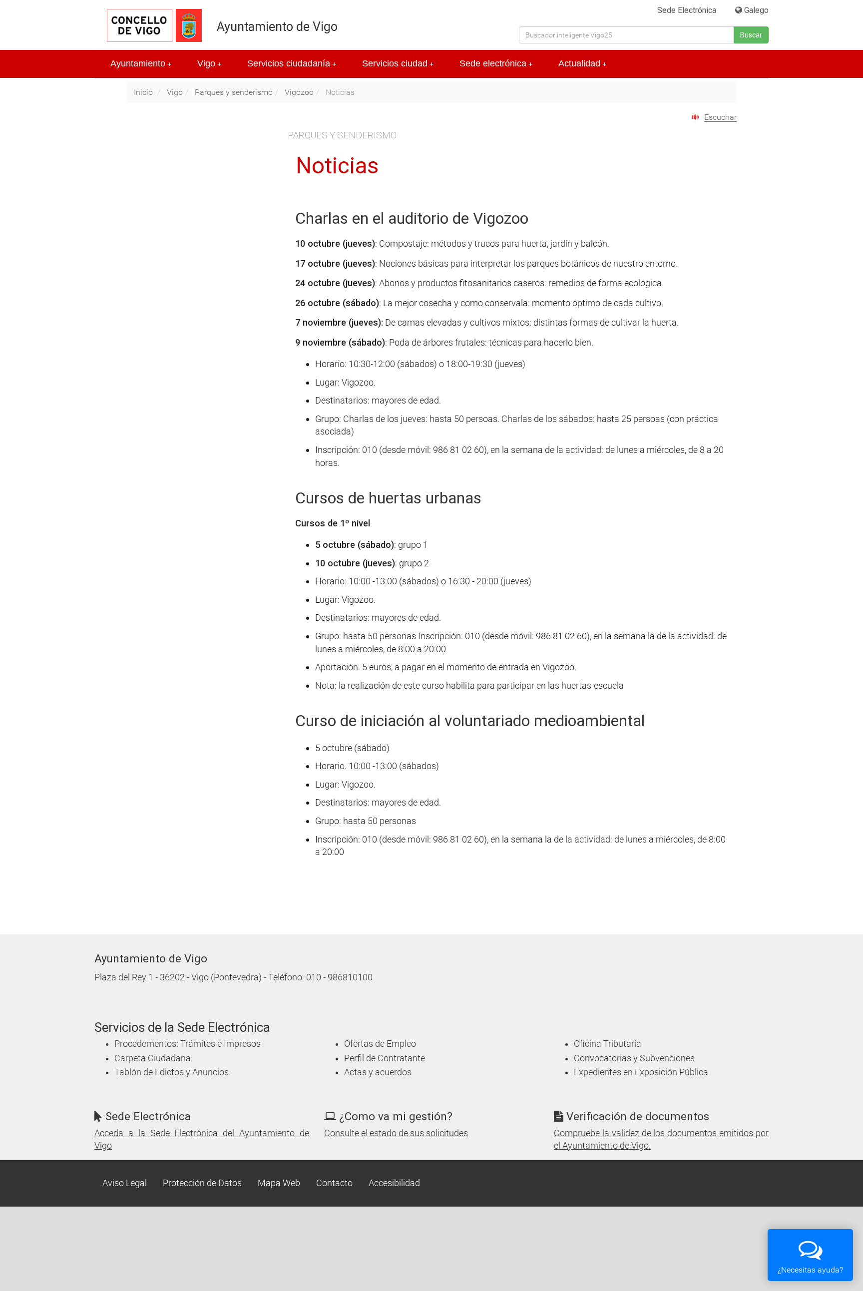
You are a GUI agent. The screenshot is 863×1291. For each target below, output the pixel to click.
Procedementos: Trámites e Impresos (187, 1044)
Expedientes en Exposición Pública (641, 1072)
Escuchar (720, 117)
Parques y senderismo (234, 92)
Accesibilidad (394, 1183)
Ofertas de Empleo (380, 1044)
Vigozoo (299, 92)
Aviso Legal (124, 1183)
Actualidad (582, 63)
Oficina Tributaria (607, 1044)
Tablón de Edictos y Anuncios (171, 1072)
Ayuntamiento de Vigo (277, 26)
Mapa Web (279, 1183)
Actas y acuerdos (378, 1072)
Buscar (751, 35)
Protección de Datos (202, 1183)
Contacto (334, 1183)
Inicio (143, 92)
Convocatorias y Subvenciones (634, 1058)
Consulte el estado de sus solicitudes (396, 1133)
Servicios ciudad (397, 63)
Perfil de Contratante (384, 1058)
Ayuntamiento (140, 63)
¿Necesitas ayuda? (810, 1270)
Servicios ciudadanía (291, 63)
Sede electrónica (495, 63)
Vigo (209, 63)
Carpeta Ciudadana (152, 1058)
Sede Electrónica (686, 10)
